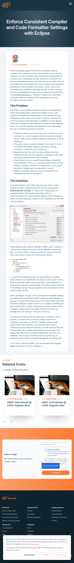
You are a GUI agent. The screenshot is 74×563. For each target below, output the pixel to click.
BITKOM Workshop (23, 95)
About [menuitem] (29, 528)
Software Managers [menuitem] (34, 517)
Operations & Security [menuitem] (59, 517)
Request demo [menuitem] (56, 511)
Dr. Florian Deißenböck (19, 64)
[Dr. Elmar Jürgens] (15, 58)
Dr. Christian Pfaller (14, 399)
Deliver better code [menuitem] (9, 511)
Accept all (45, 555)
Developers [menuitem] (31, 514)
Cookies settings (29, 555)
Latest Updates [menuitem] (7, 528)
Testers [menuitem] (29, 511)
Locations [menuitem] (30, 531)
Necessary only (60, 555)
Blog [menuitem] (3, 534)
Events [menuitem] (4, 531)
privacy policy (35, 544)
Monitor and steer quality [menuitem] (11, 520)
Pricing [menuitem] (54, 520)
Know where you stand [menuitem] (10, 517)
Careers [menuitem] (30, 534)
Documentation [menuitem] (57, 514)
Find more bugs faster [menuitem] (9, 514)
